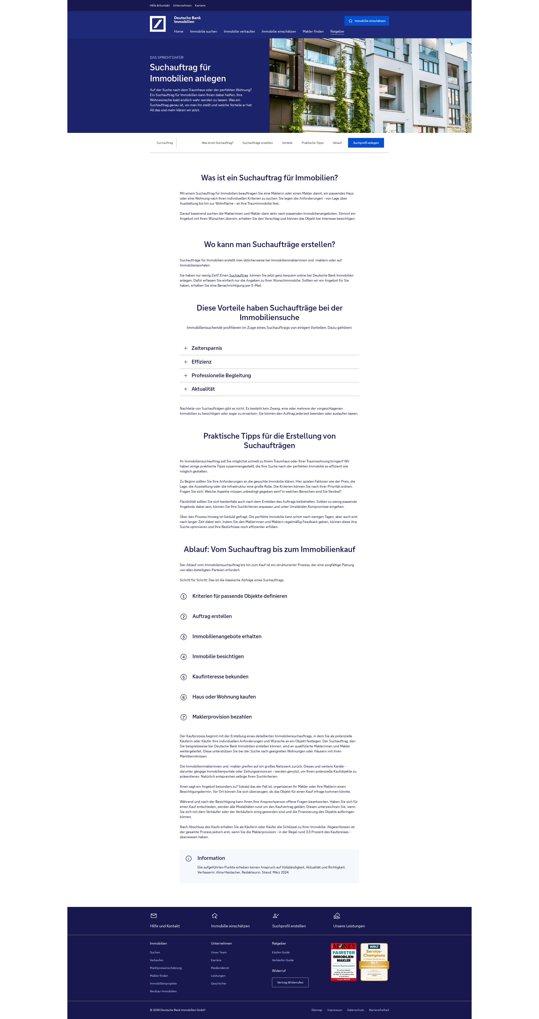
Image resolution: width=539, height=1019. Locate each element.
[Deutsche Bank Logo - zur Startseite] (158, 27)
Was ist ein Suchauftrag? (217, 142)
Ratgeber (337, 31)
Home (178, 31)
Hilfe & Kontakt (160, 5)
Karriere (200, 5)
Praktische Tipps (313, 142)
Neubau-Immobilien (163, 991)
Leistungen (218, 976)
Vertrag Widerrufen (290, 982)
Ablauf (337, 142)
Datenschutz (355, 1010)
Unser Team (219, 952)
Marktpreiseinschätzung (166, 968)
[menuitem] (217, 143)
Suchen (155, 952)
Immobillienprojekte (163, 983)
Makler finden (313, 31)
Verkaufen (156, 960)
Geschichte (218, 983)
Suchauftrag (238, 275)
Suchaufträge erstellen (258, 142)
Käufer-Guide (281, 952)
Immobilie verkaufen (239, 31)
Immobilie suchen (203, 31)
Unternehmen (182, 5)
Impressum (334, 1010)
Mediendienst (220, 968)
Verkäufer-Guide (283, 960)
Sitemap (316, 1010)
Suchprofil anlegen (366, 143)
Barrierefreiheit (379, 1010)
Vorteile (287, 142)
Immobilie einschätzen (279, 31)
